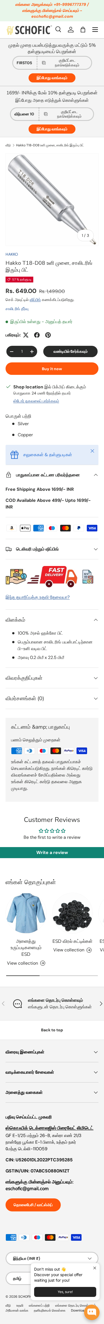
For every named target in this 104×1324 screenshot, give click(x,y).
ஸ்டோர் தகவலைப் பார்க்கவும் (36, 400)
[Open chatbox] (92, 1312)
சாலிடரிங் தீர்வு (17, 308)
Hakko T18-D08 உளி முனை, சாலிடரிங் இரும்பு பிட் (50, 145)
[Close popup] (95, 1268)
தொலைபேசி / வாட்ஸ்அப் (33, 1204)
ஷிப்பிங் (35, 299)
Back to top (52, 1029)
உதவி (19, 1305)
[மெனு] (95, 30)
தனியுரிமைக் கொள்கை (49, 1310)
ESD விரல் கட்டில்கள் (72, 941)
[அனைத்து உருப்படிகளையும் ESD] (26, 913)
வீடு (8, 145)
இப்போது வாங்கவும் (52, 77)
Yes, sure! (65, 1292)
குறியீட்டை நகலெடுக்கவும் (67, 63)
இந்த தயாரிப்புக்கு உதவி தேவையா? (38, 597)
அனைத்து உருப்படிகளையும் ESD (26, 947)
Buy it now (52, 368)
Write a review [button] (52, 852)
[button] (83, 30)
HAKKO (12, 254)
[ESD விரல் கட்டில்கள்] (72, 913)
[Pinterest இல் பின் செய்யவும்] (48, 335)
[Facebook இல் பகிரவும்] (36, 335)
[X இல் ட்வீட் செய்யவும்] (25, 335)
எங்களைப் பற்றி (39, 1305)
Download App (82, 1310)
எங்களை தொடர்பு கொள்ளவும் (75, 1305)
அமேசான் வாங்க (17, 1310)
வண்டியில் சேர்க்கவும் (71, 351)
